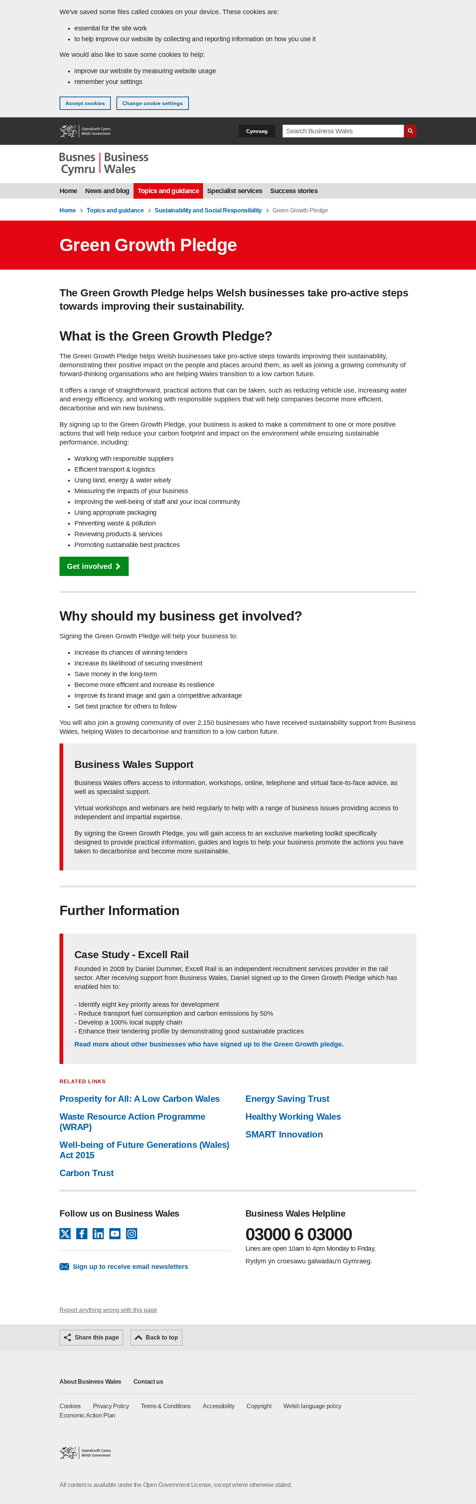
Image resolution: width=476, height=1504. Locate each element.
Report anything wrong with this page (108, 1310)
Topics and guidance (168, 191)
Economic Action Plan (87, 1415)
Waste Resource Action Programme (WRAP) (132, 1121)
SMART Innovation (284, 1134)
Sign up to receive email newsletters (130, 1266)
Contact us (148, 1381)
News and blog (107, 191)
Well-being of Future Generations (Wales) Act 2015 (144, 1150)
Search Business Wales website (410, 131)
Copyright (259, 1406)
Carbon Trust (86, 1173)
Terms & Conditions (166, 1406)
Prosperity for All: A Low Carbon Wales (140, 1099)
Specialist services (234, 191)
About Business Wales (90, 1381)
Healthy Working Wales (293, 1116)
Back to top (162, 1337)
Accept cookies (85, 103)
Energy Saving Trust (287, 1099)
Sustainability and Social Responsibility (208, 210)
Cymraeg (257, 131)
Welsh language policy (312, 1406)
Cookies (70, 1406)
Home (68, 191)
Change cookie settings (152, 103)
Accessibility (218, 1406)
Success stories (294, 191)
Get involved (89, 566)
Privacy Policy (111, 1406)
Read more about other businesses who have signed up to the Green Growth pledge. (209, 1044)
